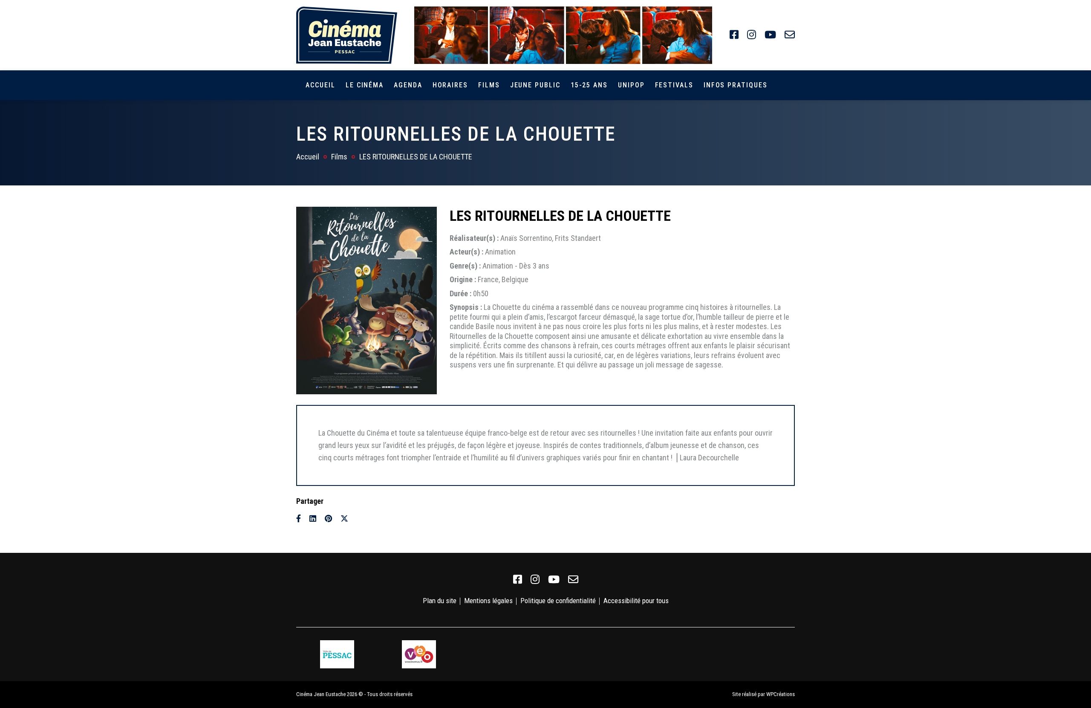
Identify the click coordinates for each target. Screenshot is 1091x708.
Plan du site (439, 600)
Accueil (320, 85)
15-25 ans (589, 85)
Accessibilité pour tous (636, 600)
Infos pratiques (736, 85)
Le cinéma (365, 85)
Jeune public (535, 85)
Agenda (408, 85)
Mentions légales (488, 600)
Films (489, 85)
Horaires (450, 85)
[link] (734, 35)
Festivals (674, 85)
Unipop (631, 85)
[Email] (360, 518)
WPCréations (780, 694)
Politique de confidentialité (558, 600)
